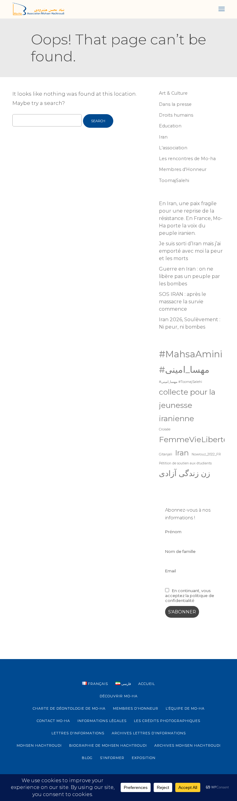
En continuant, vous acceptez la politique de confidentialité (189, 595)
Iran (163, 137)
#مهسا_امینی (184, 369)
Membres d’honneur (135, 708)
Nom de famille (180, 551)
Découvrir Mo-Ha (119, 696)
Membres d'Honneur (182, 169)
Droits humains (176, 115)
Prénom (173, 531)
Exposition (144, 758)
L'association (173, 148)
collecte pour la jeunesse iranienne (187, 405)
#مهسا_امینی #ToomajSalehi (180, 382)
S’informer (112, 758)
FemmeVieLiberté (193, 439)
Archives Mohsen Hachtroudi (187, 745)
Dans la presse (175, 104)
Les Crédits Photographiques (167, 721)
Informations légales (102, 721)
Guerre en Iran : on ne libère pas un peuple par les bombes (189, 276)
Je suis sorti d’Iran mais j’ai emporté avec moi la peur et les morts (191, 251)
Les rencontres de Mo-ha (187, 158)
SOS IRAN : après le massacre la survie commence (182, 301)
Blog (87, 758)
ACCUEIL (146, 684)
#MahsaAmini (190, 354)
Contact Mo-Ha (53, 721)
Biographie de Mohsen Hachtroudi (108, 745)
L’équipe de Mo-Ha (185, 708)
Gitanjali (165, 454)
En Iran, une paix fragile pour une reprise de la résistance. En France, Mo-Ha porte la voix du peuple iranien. (190, 218)
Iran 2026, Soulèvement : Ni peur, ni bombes (189, 323)
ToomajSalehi (174, 180)
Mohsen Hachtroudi (39, 745)
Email (170, 570)
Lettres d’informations (78, 733)
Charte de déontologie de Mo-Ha (69, 708)
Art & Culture (173, 93)
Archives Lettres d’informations (149, 733)
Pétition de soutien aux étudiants (185, 463)
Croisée (164, 429)
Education (170, 126)
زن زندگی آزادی (184, 473)
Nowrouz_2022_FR (206, 454)
